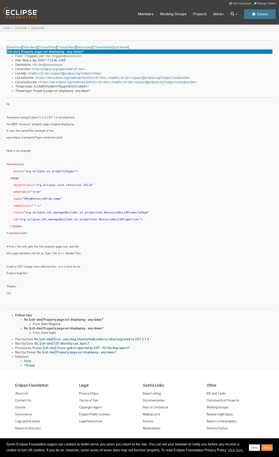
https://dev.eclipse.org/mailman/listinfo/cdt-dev (71, 77)
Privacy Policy (88, 393)
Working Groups (173, 14)
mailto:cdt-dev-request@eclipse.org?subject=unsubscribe (154, 82)
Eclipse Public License (94, 414)
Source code (37, 28)
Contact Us (23, 400)
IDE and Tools (216, 393)
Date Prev (14, 47)
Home (6, 28)
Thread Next (66, 47)
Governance (23, 414)
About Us (21, 393)
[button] (234, 14)
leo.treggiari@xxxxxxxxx (63, 56)
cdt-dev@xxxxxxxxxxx (47, 64)
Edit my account (241, 3)
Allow (267, 447)
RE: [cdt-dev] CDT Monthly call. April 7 (61, 343)
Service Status (217, 428)
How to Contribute (155, 407)
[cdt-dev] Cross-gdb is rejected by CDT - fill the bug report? (86, 348)
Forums (148, 421)
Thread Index (102, 47)
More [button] (217, 14)
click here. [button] (236, 450)
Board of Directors (28, 428)
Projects (200, 14)
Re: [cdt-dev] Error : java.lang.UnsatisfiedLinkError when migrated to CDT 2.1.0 (91, 339)
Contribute (21, 28)
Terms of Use (88, 400)
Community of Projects (223, 400)
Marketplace (151, 428)
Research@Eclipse (220, 414)
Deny (254, 447)
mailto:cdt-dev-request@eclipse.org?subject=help (64, 73)
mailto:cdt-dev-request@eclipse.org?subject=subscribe (149, 77)
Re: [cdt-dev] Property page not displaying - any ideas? (63, 319)
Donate (262, 14)
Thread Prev (47, 47)
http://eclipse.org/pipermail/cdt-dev (58, 69)
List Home (121, 47)
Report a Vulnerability (221, 421)
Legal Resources (90, 421)
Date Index (84, 47)
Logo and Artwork (27, 421)
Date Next (30, 47)
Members (145, 14)
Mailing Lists (151, 414)
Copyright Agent (90, 407)
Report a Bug (152, 393)
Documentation (154, 400)
